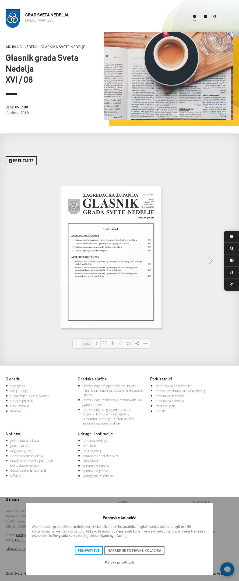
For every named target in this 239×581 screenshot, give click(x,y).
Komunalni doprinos (169, 396)
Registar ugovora (22, 451)
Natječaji (14, 434)
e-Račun (16, 475)
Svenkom (89, 445)
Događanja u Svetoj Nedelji (29, 396)
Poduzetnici (161, 379)
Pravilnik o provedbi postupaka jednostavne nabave (32, 463)
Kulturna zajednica (95, 466)
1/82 (87, 343)
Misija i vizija (19, 391)
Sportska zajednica (95, 471)
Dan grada (17, 386)
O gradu (13, 379)
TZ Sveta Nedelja (94, 440)
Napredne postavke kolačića (134, 550)
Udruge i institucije (95, 434)
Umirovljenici (91, 451)
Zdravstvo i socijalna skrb (100, 456)
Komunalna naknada (169, 401)
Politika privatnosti (119, 562)
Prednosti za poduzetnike (173, 386)
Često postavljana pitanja (28, 470)
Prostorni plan (165, 406)
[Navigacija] (205, 17)
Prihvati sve (88, 550)
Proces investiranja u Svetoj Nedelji (180, 391)
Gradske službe (92, 379)
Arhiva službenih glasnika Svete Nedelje (45, 46)
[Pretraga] (215, 17)
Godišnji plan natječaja (26, 456)
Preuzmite (23, 160)
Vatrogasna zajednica (97, 476)
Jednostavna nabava (24, 440)
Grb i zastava (19, 406)
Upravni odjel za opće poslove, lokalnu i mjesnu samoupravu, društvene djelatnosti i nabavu (113, 390)
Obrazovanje (91, 461)
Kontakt (15, 411)
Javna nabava (19, 445)
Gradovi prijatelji (21, 401)
